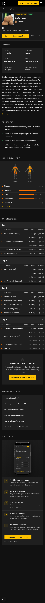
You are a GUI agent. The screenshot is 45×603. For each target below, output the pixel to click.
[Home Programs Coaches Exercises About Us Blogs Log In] (41, 3)
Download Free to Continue (22, 377)
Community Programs (10, 9)
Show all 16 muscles (9, 207)
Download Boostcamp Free (15, 36)
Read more (5, 114)
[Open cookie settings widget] (3, 599)
